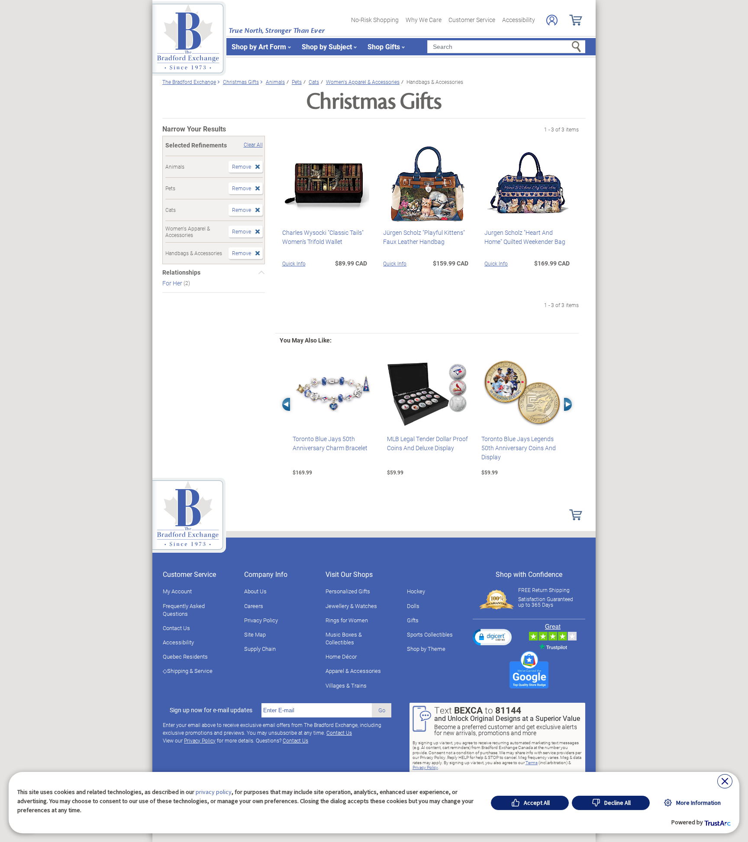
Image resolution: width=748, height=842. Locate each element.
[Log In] (551, 20)
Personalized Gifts (348, 591)
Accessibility (518, 20)
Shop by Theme (426, 649)
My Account (177, 591)
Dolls (413, 606)
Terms (532, 762)
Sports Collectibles (430, 634)
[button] (492, 637)
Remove (241, 166)
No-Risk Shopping (375, 20)
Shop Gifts (384, 46)
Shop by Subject (327, 46)
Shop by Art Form (259, 46)
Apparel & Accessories (353, 671)
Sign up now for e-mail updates (211, 710)
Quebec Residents (185, 656)
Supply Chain (260, 649)
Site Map (255, 634)
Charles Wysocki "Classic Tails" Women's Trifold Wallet (323, 237)
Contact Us (176, 628)
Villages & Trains (346, 685)
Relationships (181, 272)
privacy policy (214, 792)
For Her (173, 283)
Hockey (416, 591)
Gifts (413, 620)
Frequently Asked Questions (184, 610)
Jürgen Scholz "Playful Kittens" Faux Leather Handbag (424, 237)
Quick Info (294, 263)
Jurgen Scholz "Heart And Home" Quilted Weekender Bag (524, 237)
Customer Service (471, 20)
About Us (255, 591)
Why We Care (424, 20)
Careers (253, 606)
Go (381, 710)
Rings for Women (347, 620)
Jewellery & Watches (351, 606)
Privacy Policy (261, 620)
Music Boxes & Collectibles (344, 638)
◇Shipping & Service (188, 671)
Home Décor (341, 656)
